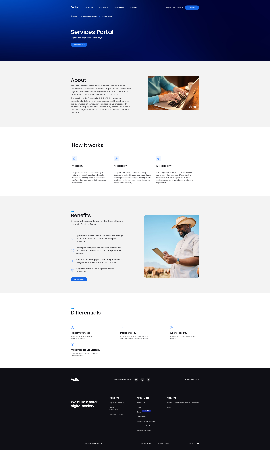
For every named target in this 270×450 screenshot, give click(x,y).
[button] (89, 7)
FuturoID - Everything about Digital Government (183, 403)
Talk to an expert (78, 45)
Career (139, 412)
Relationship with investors (146, 421)
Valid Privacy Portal (143, 426)
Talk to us (192, 7)
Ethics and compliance (164, 443)
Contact (139, 407)
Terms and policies (146, 443)
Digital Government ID (116, 403)
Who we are (141, 403)
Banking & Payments (116, 414)
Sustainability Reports (144, 430)
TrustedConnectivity (113, 408)
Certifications (141, 416)
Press (169, 407)
